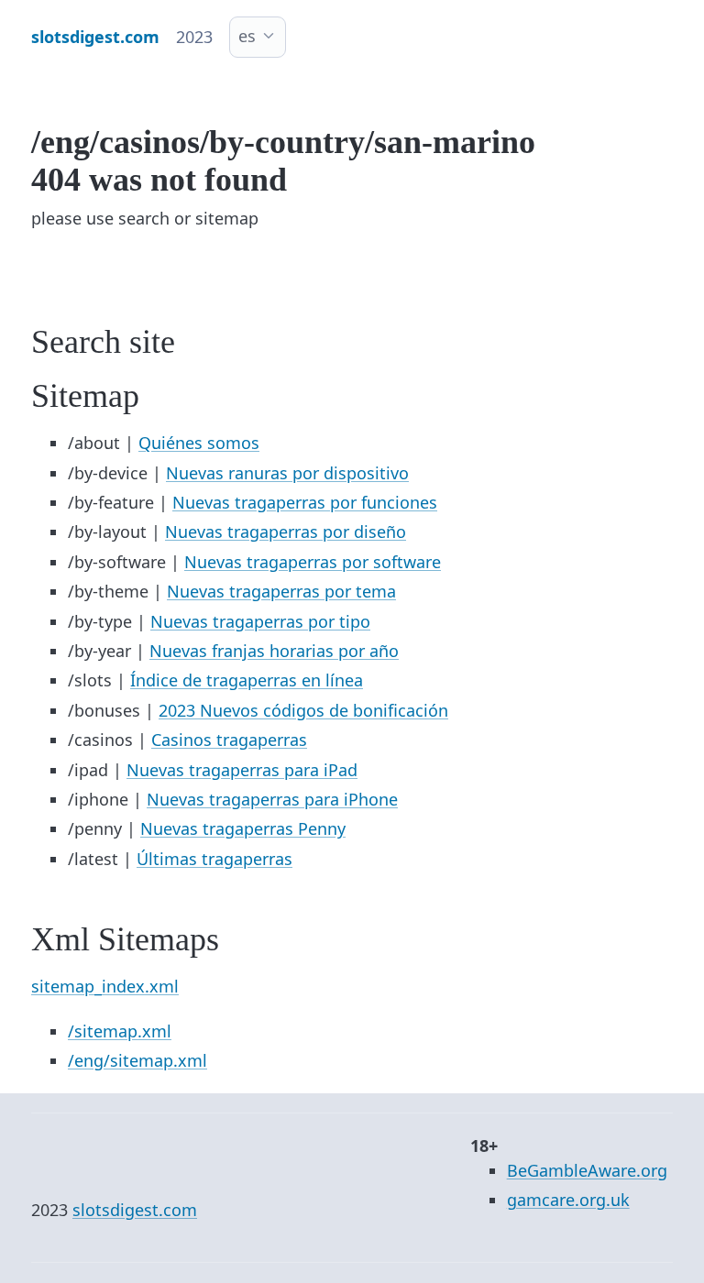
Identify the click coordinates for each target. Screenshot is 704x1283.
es (247, 36)
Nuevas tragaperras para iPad (242, 770)
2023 (194, 37)
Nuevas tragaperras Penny (243, 828)
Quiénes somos (198, 443)
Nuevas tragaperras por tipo (260, 621)
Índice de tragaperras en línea (246, 680)
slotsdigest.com (134, 1210)
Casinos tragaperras (229, 740)
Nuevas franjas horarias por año (274, 651)
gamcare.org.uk (568, 1200)
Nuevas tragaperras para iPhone (272, 799)
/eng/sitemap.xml (137, 1060)
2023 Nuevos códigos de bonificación (303, 710)
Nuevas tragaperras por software (312, 562)
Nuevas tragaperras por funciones (304, 502)
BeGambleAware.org (587, 1170)
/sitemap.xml (119, 1031)
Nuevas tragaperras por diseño (285, 532)
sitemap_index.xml (105, 986)
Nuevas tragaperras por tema (281, 591)
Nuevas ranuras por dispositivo (287, 473)
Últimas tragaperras (214, 859)
